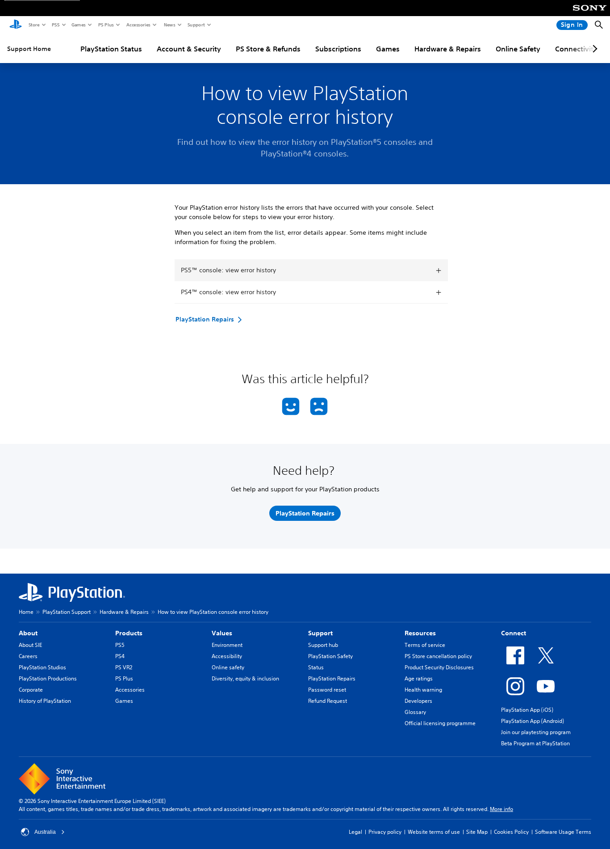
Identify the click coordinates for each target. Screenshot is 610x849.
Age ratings (419, 678)
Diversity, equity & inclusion (245, 678)
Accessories (138, 24)
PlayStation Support (66, 612)
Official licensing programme (440, 723)
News (169, 24)
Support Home (29, 49)
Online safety (228, 667)
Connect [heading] (513, 633)
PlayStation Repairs (331, 678)
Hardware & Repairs (447, 48)
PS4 (120, 656)
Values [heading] (222, 633)
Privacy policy (384, 832)
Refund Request (327, 701)
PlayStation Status (111, 48)
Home (26, 612)
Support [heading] (320, 633)
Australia (45, 832)
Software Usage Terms (563, 832)
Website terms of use (434, 832)
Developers (418, 701)
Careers (28, 656)
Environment (227, 645)
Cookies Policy (511, 832)
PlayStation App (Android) (532, 721)
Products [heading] (128, 633)
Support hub (323, 645)
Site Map (477, 832)
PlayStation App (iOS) (527, 710)
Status (316, 667)
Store (33, 24)
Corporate (31, 689)
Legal (355, 832)
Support (196, 24)
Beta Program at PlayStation (535, 743)
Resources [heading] (420, 633)
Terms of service (425, 645)
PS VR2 (123, 667)
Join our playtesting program (536, 732)
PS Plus (105, 24)
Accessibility (227, 656)
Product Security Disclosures (439, 667)
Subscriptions (338, 48)
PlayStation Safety (330, 656)
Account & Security (189, 48)
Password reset (327, 689)
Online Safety (518, 48)
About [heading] (28, 633)
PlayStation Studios (42, 667)
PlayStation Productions (48, 678)
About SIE (30, 645)
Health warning (423, 689)
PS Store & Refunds (268, 48)
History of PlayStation (45, 701)
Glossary (415, 712)
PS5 (55, 24)
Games (78, 24)
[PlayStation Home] (15, 25)
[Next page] (593, 48)
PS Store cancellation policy (438, 656)
